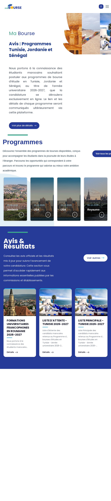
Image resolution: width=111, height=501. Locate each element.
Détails (10, 352)
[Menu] (107, 6)
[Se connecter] (101, 6)
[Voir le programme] (21, 214)
